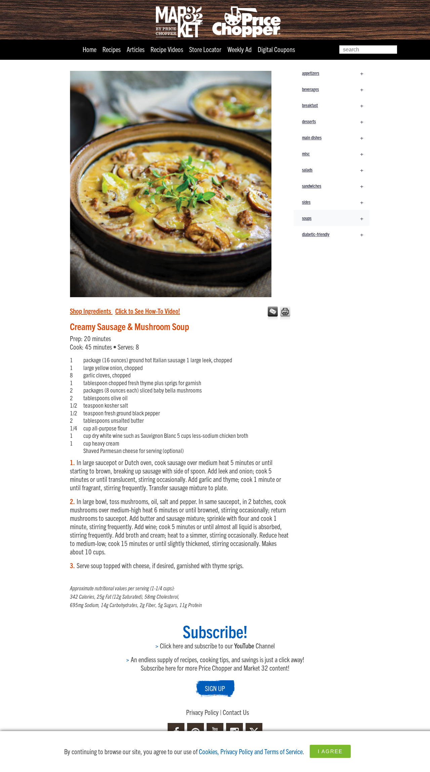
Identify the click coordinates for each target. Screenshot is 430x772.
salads (332, 169)
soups (332, 218)
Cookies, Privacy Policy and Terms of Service (251, 751)
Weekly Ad (239, 49)
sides (332, 201)
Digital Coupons (276, 49)
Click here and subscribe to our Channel (215, 645)
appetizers (332, 73)
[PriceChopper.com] (215, 21)
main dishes (332, 137)
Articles (135, 49)
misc (332, 153)
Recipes (111, 49)
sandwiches (332, 185)
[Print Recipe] (284, 313)
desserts (332, 121)
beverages (332, 89)
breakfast (332, 105)
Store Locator (205, 49)
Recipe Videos (166, 49)
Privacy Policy (202, 712)
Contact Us (236, 712)
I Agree (330, 751)
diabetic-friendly (332, 234)
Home (89, 49)
